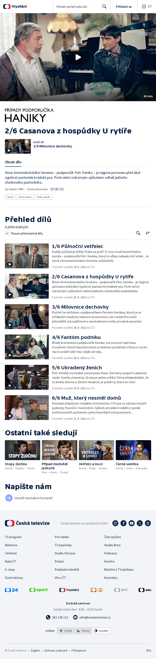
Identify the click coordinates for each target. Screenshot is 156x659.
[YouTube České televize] (131, 523)
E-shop (10, 569)
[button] (78, 57)
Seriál (10, 196)
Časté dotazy (14, 578)
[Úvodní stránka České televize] (27, 523)
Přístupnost (79, 650)
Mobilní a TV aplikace (118, 569)
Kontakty (110, 578)
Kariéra (109, 561)
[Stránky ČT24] (11, 591)
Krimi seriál (25, 196)
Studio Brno (112, 545)
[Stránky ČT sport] (38, 591)
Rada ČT (10, 561)
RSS (148, 650)
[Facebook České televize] (123, 523)
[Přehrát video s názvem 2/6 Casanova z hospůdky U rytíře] (78, 57)
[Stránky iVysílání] (69, 591)
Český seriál (43, 196)
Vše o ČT (60, 578)
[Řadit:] (147, 232)
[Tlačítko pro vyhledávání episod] (138, 233)
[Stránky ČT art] (120, 591)
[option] (66, 631)
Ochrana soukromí (55, 650)
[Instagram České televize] (115, 523)
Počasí (59, 561)
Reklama (11, 545)
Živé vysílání (112, 537)
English (35, 650)
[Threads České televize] (148, 523)
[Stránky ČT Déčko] (97, 591)
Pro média (62, 537)
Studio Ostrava (65, 553)
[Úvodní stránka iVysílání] (18, 6)
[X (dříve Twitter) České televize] (139, 523)
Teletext (11, 553)
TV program (13, 537)
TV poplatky (63, 545)
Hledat (104, 6)
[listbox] (83, 630)
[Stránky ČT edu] (145, 591)
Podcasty (110, 553)
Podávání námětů (67, 569)
